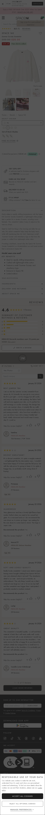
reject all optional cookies (23, 804)
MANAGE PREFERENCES (21, 809)
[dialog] (22, 794)
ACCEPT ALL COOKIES (22, 796)
